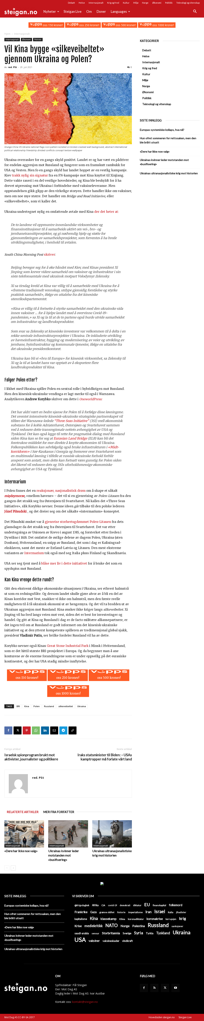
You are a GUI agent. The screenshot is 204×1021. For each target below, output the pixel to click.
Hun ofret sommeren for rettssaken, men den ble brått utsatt (168, 140)
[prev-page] (6, 867)
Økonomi (156, 2)
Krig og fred (113, 2)
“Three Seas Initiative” (71, 421)
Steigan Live (72, 11)
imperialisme (135, 912)
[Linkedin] (45, 730)
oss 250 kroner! (88, 25)
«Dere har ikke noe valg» (21, 851)
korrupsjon (171, 919)
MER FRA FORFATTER (58, 812)
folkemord (175, 905)
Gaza (93, 912)
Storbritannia (111, 933)
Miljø (135, 2)
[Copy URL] (72, 730)
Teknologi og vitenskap (188, 2)
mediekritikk (93, 926)
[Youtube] (175, 988)
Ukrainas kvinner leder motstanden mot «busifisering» (63, 855)
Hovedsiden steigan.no (162, 1017)
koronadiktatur (136, 919)
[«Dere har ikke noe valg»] (24, 834)
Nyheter (49, 11)
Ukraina (81, 706)
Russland (49, 706)
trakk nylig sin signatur (30, 175)
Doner (101, 11)
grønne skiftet (106, 912)
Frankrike (81, 912)
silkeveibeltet (65, 706)
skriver (49, 254)
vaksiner (94, 940)
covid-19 (112, 905)
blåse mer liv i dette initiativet (64, 563)
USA (80, 939)
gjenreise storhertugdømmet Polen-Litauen (78, 522)
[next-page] (13, 867)
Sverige (127, 933)
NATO (111, 925)
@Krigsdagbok (82, 905)
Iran (148, 912)
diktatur (137, 905)
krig (182, 918)
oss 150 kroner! (52, 25)
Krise (78, 926)
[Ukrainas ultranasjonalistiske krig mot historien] (112, 834)
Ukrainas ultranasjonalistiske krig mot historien (169, 173)
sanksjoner (177, 926)
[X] (18, 730)
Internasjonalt (96, 2)
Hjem (7, 33)
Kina (26, 706)
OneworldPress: (90, 399)
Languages (119, 11)
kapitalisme (81, 919)
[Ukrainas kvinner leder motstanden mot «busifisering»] (68, 834)
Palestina (138, 926)
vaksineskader (111, 940)
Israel (159, 911)
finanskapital (159, 905)
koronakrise (155, 918)
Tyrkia (149, 933)
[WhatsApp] (36, 730)
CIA (103, 905)
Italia (170, 912)
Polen (36, 706)
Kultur (126, 2)
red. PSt (12, 67)
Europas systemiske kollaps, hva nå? (162, 129)
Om (89, 11)
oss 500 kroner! (125, 25)
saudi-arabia (82, 933)
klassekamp (109, 918)
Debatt (71, 2)
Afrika (95, 905)
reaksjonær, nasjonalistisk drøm (60, 491)
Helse (82, 2)
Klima (122, 919)
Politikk (169, 2)
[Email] (54, 730)
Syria (138, 933)
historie (121, 912)
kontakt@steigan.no (85, 1002)
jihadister (181, 912)
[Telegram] (63, 730)
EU (147, 905)
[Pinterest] (27, 730)
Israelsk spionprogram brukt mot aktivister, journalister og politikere (31, 757)
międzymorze (14, 496)
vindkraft (127, 940)
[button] (195, 12)
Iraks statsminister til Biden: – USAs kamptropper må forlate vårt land (104, 757)
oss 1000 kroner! (163, 25)
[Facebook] (8, 730)
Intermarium (34, 553)
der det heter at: (106, 212)
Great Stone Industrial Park (67, 646)
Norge (145, 2)
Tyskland (163, 933)
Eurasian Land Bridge (70, 438)
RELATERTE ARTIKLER (22, 812)
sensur (95, 933)
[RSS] (154, 988)
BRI (18, 706)
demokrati (125, 905)
